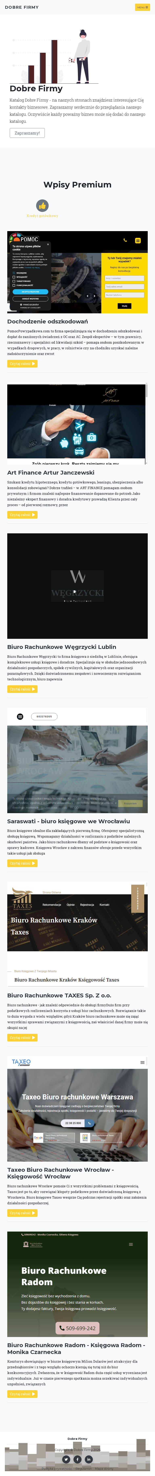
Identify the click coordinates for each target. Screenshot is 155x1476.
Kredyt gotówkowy (42, 216)
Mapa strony (104, 1469)
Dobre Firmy (22, 7)
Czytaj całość (20, 363)
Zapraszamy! (27, 133)
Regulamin (83, 1469)
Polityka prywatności (57, 1469)
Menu (141, 7)
